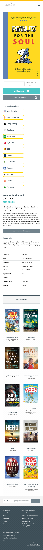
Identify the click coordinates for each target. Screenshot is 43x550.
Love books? (7, 501)
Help (4, 540)
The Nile (10, 181)
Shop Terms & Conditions (10, 538)
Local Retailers (12, 111)
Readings (10, 130)
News (4, 524)
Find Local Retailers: (11, 106)
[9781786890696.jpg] (21, 45)
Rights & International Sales (30, 515)
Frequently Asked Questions (11, 532)
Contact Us (25, 513)
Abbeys (9, 168)
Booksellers (6, 513)
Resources (6, 518)
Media (4, 515)
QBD (8, 149)
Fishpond (10, 187)
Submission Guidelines (28, 510)
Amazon (10, 174)
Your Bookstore (13, 117)
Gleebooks (11, 162)
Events (5, 521)
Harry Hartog (12, 124)
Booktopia (11, 136)
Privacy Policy (26, 521)
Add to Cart (19, 91)
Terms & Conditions (27, 518)
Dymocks (10, 143)
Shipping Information (8, 535)
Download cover (19, 97)
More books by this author (21, 231)
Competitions (6, 510)
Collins (9, 155)
